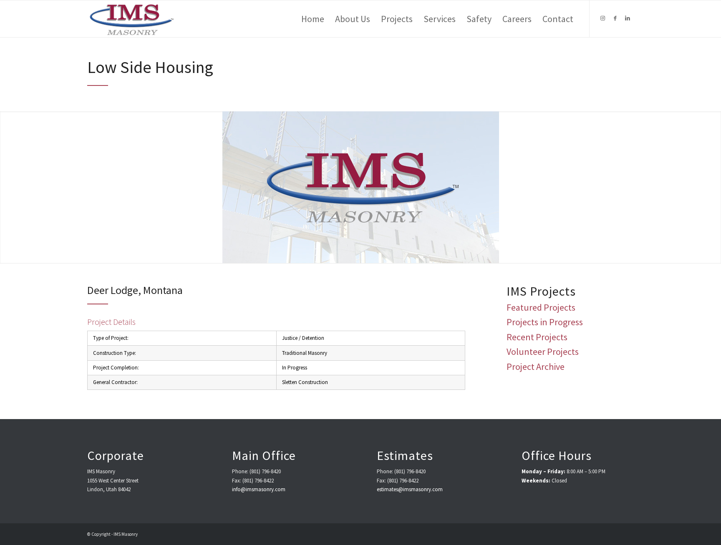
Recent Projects (537, 337)
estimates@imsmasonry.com (410, 489)
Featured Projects (541, 307)
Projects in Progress (545, 322)
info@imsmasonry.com (258, 489)
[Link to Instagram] (602, 18)
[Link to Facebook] (615, 18)
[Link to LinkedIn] (627, 18)
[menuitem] (313, 18)
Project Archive (536, 366)
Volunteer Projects (543, 351)
